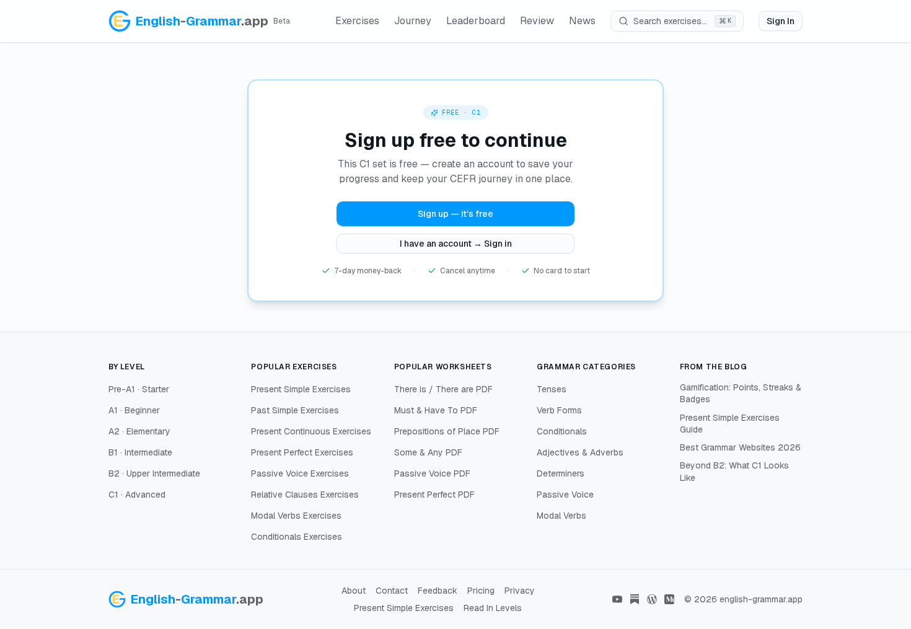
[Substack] (635, 599)
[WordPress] (652, 599)
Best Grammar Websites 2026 (740, 447)
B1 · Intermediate (140, 452)
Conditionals (562, 431)
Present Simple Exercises (301, 389)
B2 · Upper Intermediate (154, 473)
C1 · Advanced (136, 494)
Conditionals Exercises (296, 536)
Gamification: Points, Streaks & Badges (740, 393)
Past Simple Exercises (295, 410)
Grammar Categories (586, 367)
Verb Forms (559, 410)
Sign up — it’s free (455, 213)
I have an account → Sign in (456, 243)
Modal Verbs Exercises (296, 515)
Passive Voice (565, 494)
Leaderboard (475, 20)
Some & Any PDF (428, 452)
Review (537, 20)
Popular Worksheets (443, 367)
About (353, 590)
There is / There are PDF (443, 389)
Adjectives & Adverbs (580, 452)
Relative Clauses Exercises (305, 494)
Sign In (780, 21)
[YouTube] (617, 599)
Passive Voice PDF (432, 473)
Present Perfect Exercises (302, 452)
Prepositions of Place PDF (447, 431)
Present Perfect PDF (434, 494)
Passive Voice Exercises (300, 473)
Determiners (560, 473)
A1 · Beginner (134, 410)
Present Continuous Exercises (311, 431)
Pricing (481, 590)
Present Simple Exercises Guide (730, 423)
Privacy (519, 590)
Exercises (357, 20)
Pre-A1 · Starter (138, 389)
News (582, 20)
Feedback (437, 590)
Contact (392, 590)
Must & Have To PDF (435, 410)
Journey (412, 20)
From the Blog (713, 367)
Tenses (551, 389)
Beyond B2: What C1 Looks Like (734, 471)
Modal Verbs (561, 515)
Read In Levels (493, 608)
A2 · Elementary (139, 431)
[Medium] (669, 599)
